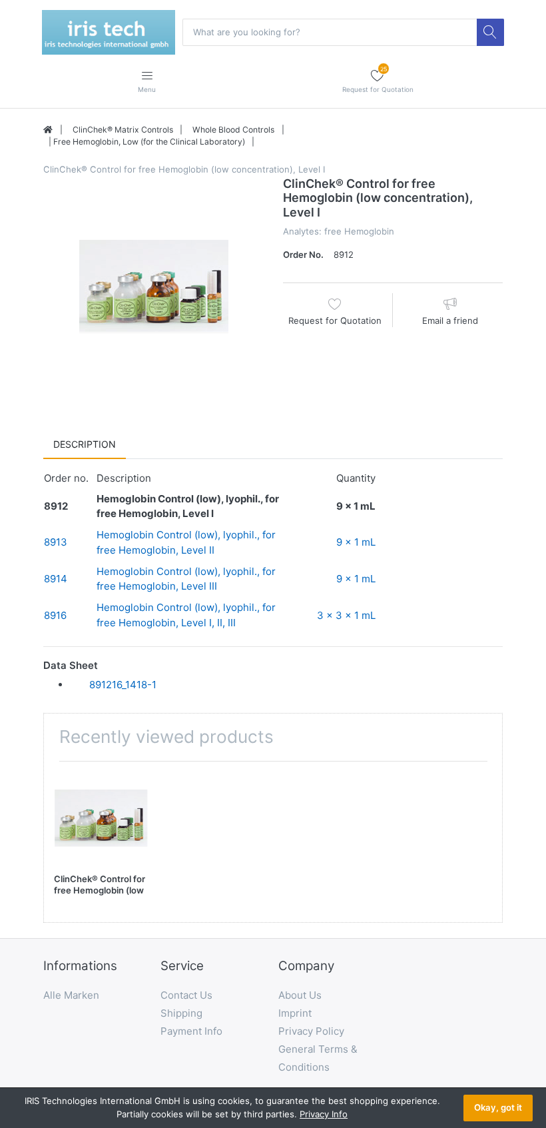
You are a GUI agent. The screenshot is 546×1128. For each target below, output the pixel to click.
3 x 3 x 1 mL (346, 615)
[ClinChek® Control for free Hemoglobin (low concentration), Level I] (153, 286)
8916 (55, 615)
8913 (55, 542)
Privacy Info (324, 1114)
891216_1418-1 (122, 684)
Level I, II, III (208, 622)
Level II (197, 550)
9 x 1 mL (356, 542)
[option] (153, 286)
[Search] (490, 32)
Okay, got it (498, 1107)
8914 (55, 578)
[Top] (48, 130)
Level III (199, 586)
